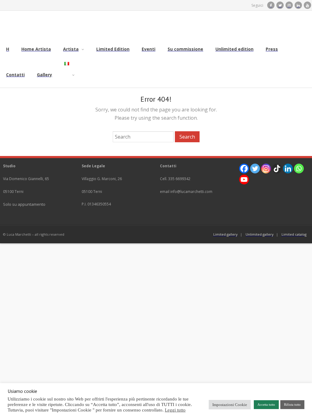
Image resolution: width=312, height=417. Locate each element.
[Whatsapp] (299, 168)
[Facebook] (244, 168)
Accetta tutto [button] (266, 404)
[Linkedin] (288, 168)
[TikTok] (277, 168)
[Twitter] (255, 168)
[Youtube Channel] (244, 179)
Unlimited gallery (260, 234)
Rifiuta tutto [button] (292, 404)
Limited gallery (225, 234)
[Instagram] (266, 168)
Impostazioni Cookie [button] (229, 404)
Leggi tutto (175, 410)
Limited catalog (294, 234)
